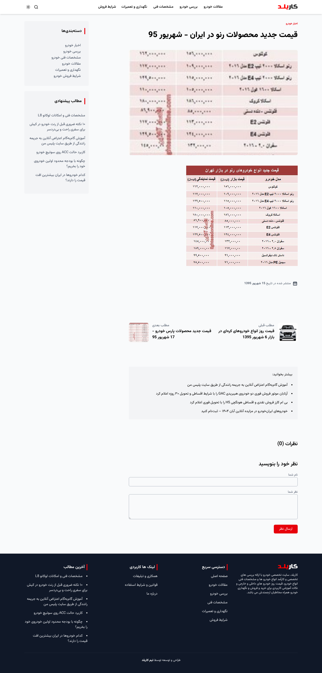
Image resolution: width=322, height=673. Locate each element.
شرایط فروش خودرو (67, 76)
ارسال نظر (285, 529)
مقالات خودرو (213, 7)
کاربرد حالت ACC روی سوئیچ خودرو (60, 152)
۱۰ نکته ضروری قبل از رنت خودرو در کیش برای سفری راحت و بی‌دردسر (57, 127)
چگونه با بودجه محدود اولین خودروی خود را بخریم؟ (59, 163)
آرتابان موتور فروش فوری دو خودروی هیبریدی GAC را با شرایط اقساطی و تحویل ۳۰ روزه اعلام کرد (222, 394)
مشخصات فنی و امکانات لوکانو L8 (61, 115)
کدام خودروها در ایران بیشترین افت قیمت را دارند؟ (60, 177)
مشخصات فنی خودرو (66, 57)
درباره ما (152, 594)
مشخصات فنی (163, 7)
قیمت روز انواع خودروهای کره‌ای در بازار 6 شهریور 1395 (246, 334)
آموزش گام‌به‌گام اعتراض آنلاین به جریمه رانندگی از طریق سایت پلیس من (237, 385)
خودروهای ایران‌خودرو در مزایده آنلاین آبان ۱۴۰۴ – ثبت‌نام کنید (244, 411)
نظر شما (293, 492)
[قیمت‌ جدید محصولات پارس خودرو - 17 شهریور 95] (139, 332)
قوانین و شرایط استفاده (141, 585)
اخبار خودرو (73, 45)
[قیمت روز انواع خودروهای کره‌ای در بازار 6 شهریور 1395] (288, 332)
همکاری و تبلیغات (145, 576)
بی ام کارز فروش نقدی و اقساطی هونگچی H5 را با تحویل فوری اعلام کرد (239, 402)
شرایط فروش (107, 7)
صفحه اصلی (219, 576)
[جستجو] (36, 7)
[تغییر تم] (28, 7)
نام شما (293, 475)
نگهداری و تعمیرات (134, 7)
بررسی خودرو (189, 7)
